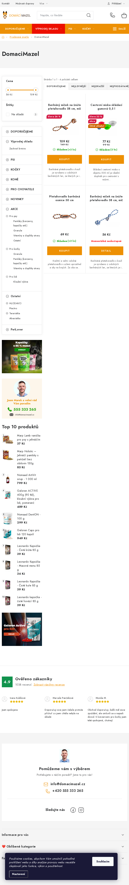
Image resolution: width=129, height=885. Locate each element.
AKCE (14, 209)
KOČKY (15, 169)
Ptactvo (13, 308)
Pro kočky (14, 249)
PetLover (17, 329)
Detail (106, 250)
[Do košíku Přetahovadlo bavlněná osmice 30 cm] (64, 250)
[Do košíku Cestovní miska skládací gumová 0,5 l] (106, 159)
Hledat (88, 15)
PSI (13, 160)
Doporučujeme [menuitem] (56, 86)
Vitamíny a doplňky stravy (26, 235)
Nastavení (18, 874)
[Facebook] (73, 810)
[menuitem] (17, 29)
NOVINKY (17, 199)
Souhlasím (102, 861)
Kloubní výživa (20, 281)
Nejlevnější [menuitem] (78, 86)
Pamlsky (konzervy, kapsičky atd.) (23, 223)
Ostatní (17, 240)
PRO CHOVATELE (22, 189)
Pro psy (13, 216)
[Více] (119, 29)
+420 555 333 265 (113, 15)
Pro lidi (13, 276)
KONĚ (14, 179)
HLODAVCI (15, 303)
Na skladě (23, 114)
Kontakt (6, 3)
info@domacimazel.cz (68, 784)
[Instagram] (81, 810)
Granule (17, 230)
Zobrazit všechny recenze (49, 685)
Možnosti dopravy (25, 3)
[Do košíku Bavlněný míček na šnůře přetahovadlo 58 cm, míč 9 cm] (64, 159)
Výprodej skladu (22, 141)
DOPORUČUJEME (22, 132)
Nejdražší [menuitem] (98, 86)
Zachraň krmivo (17, 148)
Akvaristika (14, 318)
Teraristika (14, 313)
